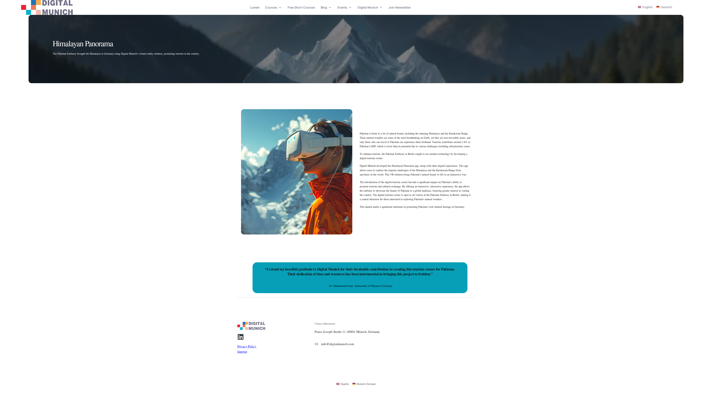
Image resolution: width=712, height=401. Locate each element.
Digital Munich (368, 7)
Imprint (242, 351)
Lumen (255, 7)
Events (342, 7)
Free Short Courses (301, 7)
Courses (271, 7)
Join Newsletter (399, 7)
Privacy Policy (246, 346)
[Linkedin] (240, 337)
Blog (324, 7)
